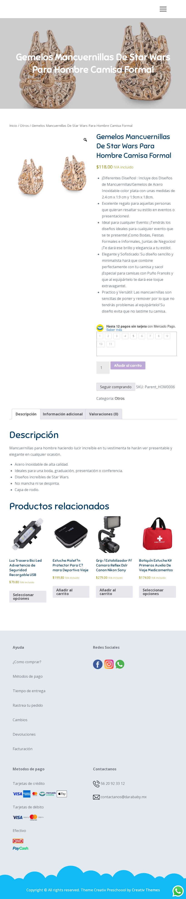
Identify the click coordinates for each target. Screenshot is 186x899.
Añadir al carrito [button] (64, 592)
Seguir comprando (116, 386)
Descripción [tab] (26, 414)
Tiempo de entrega (29, 690)
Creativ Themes (146, 889)
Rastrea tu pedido (28, 705)
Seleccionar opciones (23, 596)
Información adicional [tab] (63, 414)
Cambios (20, 719)
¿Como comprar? (27, 661)
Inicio (13, 125)
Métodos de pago (28, 676)
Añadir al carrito (128, 365)
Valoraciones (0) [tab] (103, 414)
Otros (24, 125)
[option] (51, 174)
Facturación (22, 748)
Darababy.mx (33, 5)
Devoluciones (24, 734)
